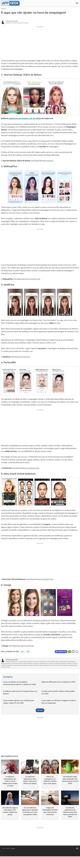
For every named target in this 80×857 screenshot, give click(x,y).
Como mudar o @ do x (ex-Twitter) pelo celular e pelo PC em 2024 (18, 701)
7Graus (13, 848)
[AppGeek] (10, 3)
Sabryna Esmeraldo (12, 659)
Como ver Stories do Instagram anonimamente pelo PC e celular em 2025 (19, 683)
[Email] (73, 651)
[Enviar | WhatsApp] (69, 651)
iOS (38, 279)
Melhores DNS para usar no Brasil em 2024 (58, 682)
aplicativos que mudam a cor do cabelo (25, 118)
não (28, 651)
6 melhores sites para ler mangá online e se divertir (20, 692)
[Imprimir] (76, 651)
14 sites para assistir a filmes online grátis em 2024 (58, 692)
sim (22, 651)
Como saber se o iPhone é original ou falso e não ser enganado (58, 701)
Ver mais (40, 710)
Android (50, 160)
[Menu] (77, 848)
